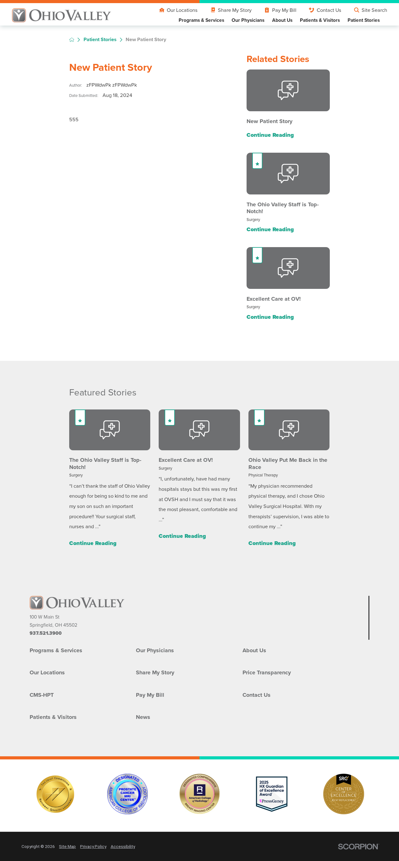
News (143, 717)
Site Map (67, 846)
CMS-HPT (42, 695)
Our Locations (182, 10)
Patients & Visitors (53, 717)
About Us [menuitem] (282, 20)
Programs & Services (56, 650)
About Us (254, 650)
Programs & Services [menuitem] (201, 20)
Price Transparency (267, 672)
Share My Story (235, 10)
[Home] (61, 15)
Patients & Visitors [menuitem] (320, 20)
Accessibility (123, 846)
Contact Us (329, 10)
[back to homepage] (71, 39)
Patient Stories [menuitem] (364, 20)
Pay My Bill (284, 10)
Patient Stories (100, 39)
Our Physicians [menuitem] (248, 20)
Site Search (374, 10)
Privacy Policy (93, 846)
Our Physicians (155, 650)
